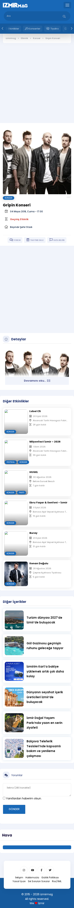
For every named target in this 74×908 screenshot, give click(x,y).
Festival (11, 462)
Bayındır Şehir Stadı (21, 227)
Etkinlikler (13, 28)
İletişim (19, 877)
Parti (21, 492)
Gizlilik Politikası (50, 877)
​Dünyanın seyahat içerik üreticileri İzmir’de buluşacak (45, 697)
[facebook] (41, 870)
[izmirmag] (15, 5)
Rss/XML (56, 881)
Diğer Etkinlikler (16, 401)
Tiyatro (54, 28)
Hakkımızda (32, 877)
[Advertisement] (37, 80)
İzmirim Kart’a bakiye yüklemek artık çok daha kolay (45, 671)
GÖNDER (14, 809)
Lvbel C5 (35, 411)
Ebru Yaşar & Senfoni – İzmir (48, 502)
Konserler (34, 28)
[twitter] (50, 870)
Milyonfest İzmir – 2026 (45, 441)
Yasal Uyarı (19, 881)
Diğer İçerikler (14, 601)
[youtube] (32, 870)
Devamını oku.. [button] (35, 381)
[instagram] (24, 870)
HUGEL (33, 472)
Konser (8, 198)
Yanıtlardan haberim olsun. (23, 798)
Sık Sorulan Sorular (39, 881)
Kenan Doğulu (38, 563)
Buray (33, 533)
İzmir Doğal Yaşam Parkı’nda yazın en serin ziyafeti (44, 723)
